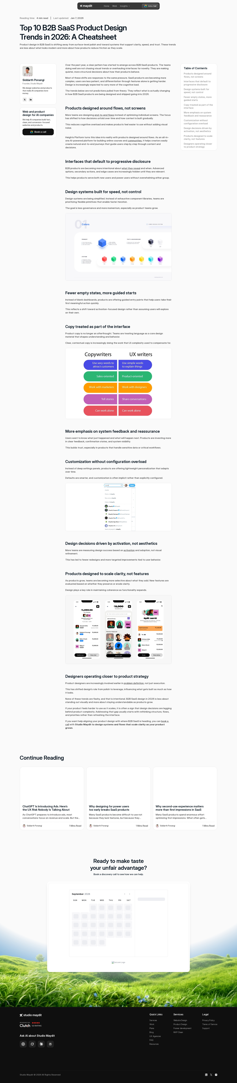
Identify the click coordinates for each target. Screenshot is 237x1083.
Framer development (182, 1028)
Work (151, 1024)
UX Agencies (155, 1036)
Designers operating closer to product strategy (198, 145)
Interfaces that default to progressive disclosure (197, 83)
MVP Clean (178, 1032)
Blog (151, 1032)
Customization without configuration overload (196, 122)
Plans (151, 1028)
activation (129, 550)
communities (135, 140)
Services (153, 1020)
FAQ (151, 1040)
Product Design (180, 1024)
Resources (154, 1044)
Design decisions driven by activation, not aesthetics (198, 130)
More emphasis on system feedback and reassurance (198, 114)
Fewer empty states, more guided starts (198, 98)
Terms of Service (209, 1024)
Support (206, 1028)
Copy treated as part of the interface (198, 106)
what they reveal (131, 168)
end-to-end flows (104, 114)
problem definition (134, 683)
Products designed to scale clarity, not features (198, 137)
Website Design (180, 1020)
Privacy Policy (208, 1020)
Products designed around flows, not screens (197, 75)
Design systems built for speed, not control (196, 91)
